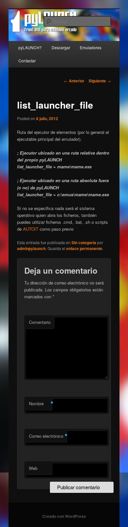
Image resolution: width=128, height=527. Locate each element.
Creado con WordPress (64, 516)
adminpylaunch (31, 248)
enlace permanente (84, 248)
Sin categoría (84, 242)
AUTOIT (30, 229)
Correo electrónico (48, 436)
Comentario (40, 322)
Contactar (27, 60)
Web (33, 468)
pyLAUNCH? (30, 47)
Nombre (40, 403)
